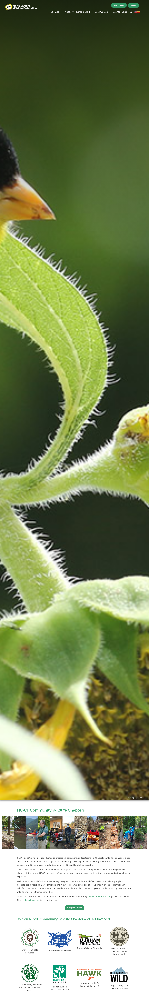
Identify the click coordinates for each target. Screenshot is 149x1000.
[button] (130, 11)
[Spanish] (138, 11)
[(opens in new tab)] (29, 937)
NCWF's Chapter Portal (99, 896)
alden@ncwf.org (31, 900)
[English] (135, 11)
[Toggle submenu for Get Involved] (109, 12)
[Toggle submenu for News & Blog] (91, 12)
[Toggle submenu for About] (73, 12)
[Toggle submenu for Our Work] (61, 12)
